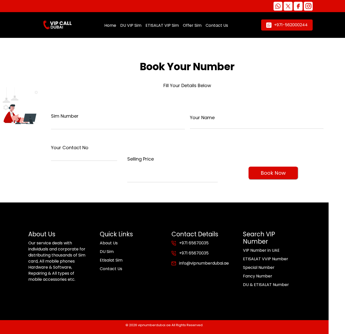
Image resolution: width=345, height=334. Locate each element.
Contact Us (217, 25)
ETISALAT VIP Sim (162, 25)
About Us (109, 243)
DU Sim (107, 251)
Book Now (273, 172)
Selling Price (140, 159)
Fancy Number (257, 276)
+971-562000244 (291, 25)
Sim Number (65, 116)
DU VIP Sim (130, 25)
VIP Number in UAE (261, 250)
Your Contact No (69, 147)
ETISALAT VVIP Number (265, 259)
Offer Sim (192, 25)
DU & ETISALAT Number (266, 285)
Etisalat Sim (111, 260)
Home (110, 25)
